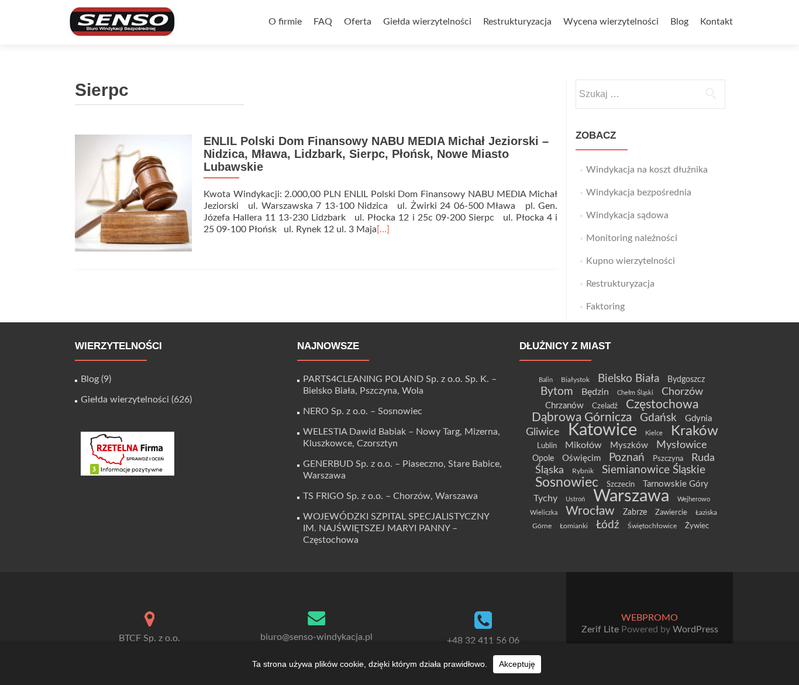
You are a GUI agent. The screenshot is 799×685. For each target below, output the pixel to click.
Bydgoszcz (686, 380)
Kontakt (716, 21)
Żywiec (697, 526)
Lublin (547, 446)
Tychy (545, 498)
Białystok (575, 379)
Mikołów (583, 445)
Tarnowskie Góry (675, 484)
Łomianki (574, 525)
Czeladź (605, 406)
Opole (543, 459)
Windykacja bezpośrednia (638, 192)
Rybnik (583, 470)
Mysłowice (681, 445)
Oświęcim (581, 458)
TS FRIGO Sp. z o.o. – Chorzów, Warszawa (390, 496)
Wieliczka (543, 513)
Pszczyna (668, 459)
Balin (546, 380)
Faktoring (605, 306)
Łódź (607, 525)
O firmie (285, 21)
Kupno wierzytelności (630, 261)
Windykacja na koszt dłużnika (647, 169)
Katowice (602, 430)
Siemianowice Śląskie (653, 470)
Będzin (595, 392)
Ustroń (575, 499)
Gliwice (543, 432)
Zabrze (635, 512)
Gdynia (698, 418)
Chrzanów (564, 405)
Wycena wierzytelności (611, 21)
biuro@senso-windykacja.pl (316, 637)
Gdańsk (658, 418)
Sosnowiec (566, 483)
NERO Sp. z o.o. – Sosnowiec (362, 411)
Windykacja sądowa (627, 215)
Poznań (627, 457)
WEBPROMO (649, 617)
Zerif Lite (601, 629)
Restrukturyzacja (517, 21)
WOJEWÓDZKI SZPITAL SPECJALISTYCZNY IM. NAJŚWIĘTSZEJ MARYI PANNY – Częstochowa (396, 528)
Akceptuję (517, 664)
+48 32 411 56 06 (483, 640)
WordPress (694, 629)
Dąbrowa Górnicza (582, 417)
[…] (383, 229)
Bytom (556, 391)
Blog (679, 21)
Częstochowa (662, 404)
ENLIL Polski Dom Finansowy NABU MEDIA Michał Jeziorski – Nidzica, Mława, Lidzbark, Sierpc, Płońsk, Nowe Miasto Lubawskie (376, 154)
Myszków (629, 445)
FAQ (323, 21)
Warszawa (631, 496)
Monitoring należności (631, 238)
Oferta (357, 21)
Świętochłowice (652, 525)
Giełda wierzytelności (427, 21)
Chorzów (682, 392)
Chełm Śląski (635, 393)
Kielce (654, 433)
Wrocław (590, 511)
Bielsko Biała (628, 378)
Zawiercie (671, 512)
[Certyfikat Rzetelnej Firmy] (127, 453)
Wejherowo (693, 499)
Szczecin (621, 484)
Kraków (694, 431)
